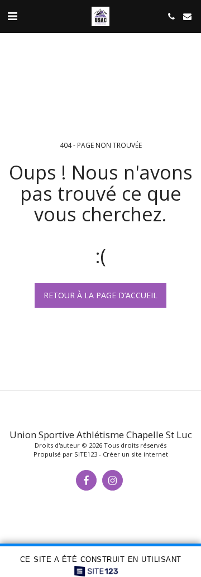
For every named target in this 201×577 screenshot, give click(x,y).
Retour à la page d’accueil (100, 295)
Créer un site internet (135, 454)
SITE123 (85, 454)
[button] (12, 15)
